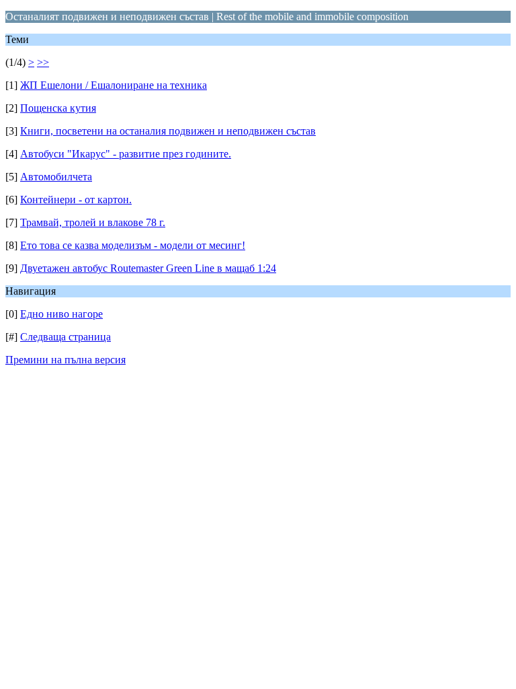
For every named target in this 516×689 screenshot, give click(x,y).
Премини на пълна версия (65, 359)
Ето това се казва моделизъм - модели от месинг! (132, 245)
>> (43, 62)
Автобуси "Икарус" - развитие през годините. (125, 153)
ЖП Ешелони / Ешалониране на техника (113, 85)
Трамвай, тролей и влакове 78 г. (92, 222)
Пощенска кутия (58, 108)
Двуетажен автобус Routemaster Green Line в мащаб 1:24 (148, 268)
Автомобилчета (56, 176)
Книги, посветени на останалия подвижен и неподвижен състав (168, 131)
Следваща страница (65, 336)
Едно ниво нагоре (61, 314)
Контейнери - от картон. (76, 199)
